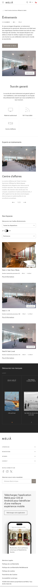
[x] (11, 471)
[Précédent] (13, 202)
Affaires (4, 456)
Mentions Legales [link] (7, 560)
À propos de (5, 447)
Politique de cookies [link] (8, 571)
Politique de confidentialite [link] (10, 564)
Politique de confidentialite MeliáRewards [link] (15, 567)
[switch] (6, 231)
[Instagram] (7, 471)
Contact (4, 461)
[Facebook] (3, 471)
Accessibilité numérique (9, 578)
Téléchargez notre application (15, 513)
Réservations (6, 451)
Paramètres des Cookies (9, 574)
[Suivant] (24, 202)
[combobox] (31, 2)
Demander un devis (10, 46)
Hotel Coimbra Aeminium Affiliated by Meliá (15, 10)
